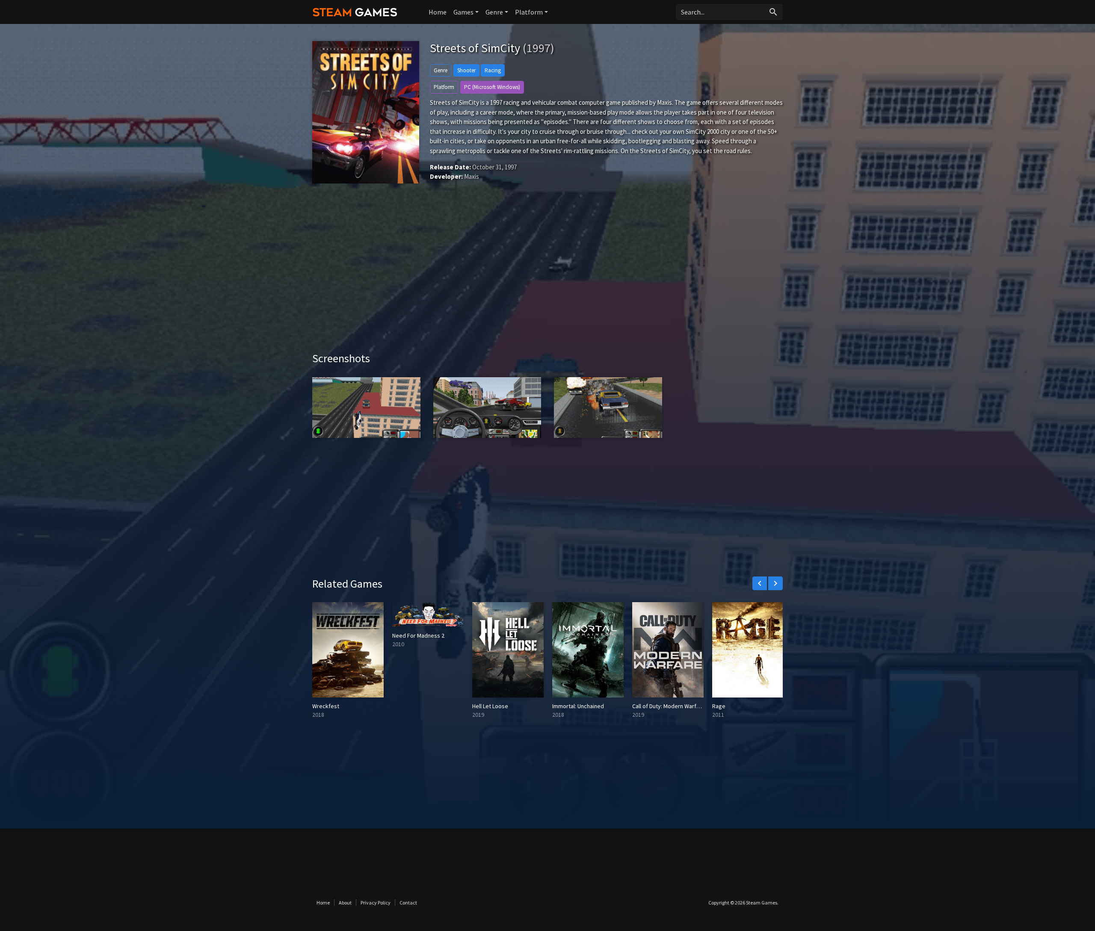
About (345, 902)
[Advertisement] (547, 279)
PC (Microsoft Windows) (492, 87)
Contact (408, 902)
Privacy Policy (376, 902)
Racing (493, 70)
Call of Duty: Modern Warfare (668, 706)
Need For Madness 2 (418, 635)
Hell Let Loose (490, 706)
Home (438, 12)
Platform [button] (529, 12)
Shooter (466, 70)
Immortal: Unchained (578, 706)
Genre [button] (494, 12)
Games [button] (463, 12)
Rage (718, 706)
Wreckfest (325, 706)
